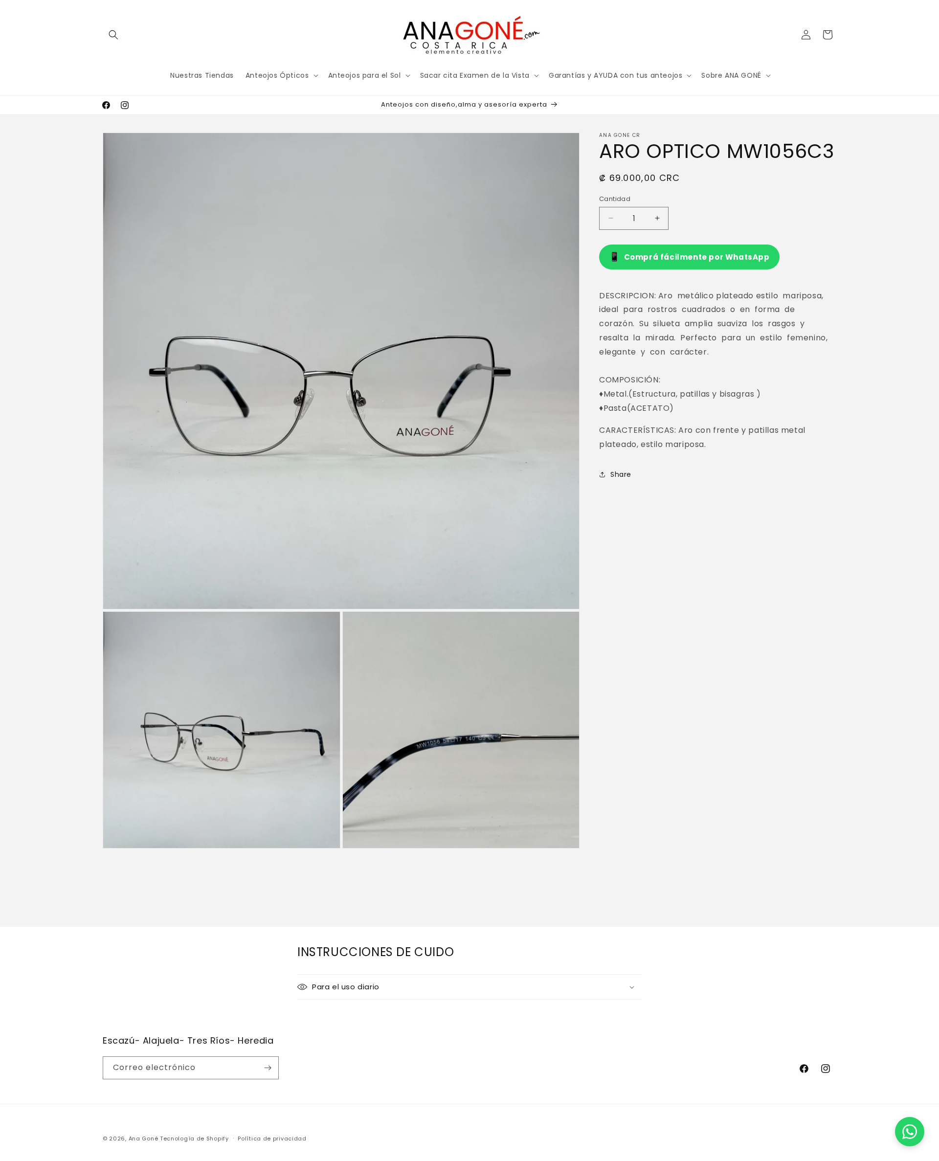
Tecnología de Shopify (194, 1138)
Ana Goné (143, 1138)
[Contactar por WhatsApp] (909, 1131)
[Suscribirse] (267, 1067)
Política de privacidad (272, 1138)
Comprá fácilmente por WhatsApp (689, 256)
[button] (113, 34)
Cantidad (614, 198)
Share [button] (620, 474)
